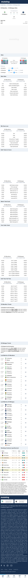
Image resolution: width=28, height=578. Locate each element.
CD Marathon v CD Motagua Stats (13, 5)
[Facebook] (2, 565)
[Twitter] (5, 565)
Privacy (6, 569)
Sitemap (10, 569)
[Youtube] (11, 565)
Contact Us (15, 569)
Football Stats (3, 5)
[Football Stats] (5, 2)
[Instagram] (8, 565)
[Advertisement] (14, 39)
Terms (2, 569)
